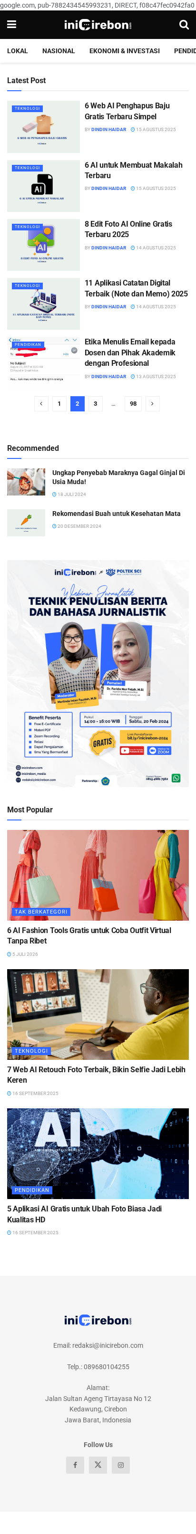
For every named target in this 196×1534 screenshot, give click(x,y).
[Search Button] (184, 24)
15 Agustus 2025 (155, 129)
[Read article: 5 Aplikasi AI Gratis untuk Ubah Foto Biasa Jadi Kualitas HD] (98, 1153)
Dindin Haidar (108, 129)
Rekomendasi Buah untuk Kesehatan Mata (116, 513)
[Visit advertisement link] (98, 673)
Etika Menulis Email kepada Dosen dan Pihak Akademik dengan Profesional (130, 352)
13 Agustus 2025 (155, 376)
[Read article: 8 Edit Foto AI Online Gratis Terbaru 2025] (43, 245)
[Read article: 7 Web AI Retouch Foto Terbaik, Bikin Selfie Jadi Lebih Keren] (98, 1014)
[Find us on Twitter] (98, 1465)
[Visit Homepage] (98, 24)
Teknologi (27, 108)
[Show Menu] (11, 24)
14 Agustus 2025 (155, 247)
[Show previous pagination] (41, 403)
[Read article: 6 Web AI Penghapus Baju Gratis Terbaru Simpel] (43, 126)
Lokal (17, 51)
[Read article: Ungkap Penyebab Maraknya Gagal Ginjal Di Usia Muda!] (26, 481)
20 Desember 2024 (79, 526)
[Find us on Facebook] (75, 1465)
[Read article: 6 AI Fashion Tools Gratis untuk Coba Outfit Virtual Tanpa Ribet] (98, 875)
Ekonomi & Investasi (124, 51)
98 (133, 403)
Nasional (58, 51)
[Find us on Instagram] (121, 1465)
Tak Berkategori (41, 912)
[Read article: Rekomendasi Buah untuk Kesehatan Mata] (26, 522)
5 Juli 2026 (24, 954)
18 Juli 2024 (71, 494)
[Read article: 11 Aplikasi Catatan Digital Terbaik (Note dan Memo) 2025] (43, 304)
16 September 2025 (35, 1093)
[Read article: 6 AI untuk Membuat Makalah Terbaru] (43, 186)
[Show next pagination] (153, 403)
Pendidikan (28, 345)
